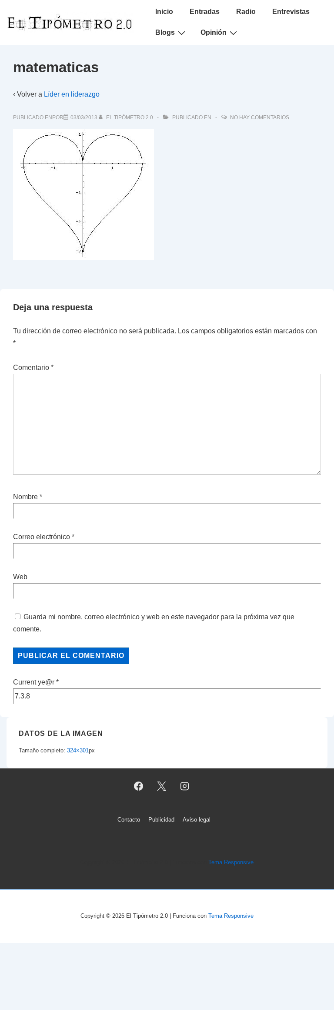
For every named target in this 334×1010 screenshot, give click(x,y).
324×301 (78, 750)
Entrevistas (291, 11)
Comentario (33, 367)
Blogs (165, 32)
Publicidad (161, 819)
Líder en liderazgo (72, 94)
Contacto (128, 819)
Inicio (164, 11)
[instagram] (184, 786)
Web (20, 576)
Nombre (25, 496)
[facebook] (138, 786)
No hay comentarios (259, 117)
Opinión (213, 32)
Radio (246, 11)
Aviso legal (196, 819)
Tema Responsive (231, 862)
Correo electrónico (41, 536)
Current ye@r (36, 682)
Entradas (205, 11)
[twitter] (162, 786)
